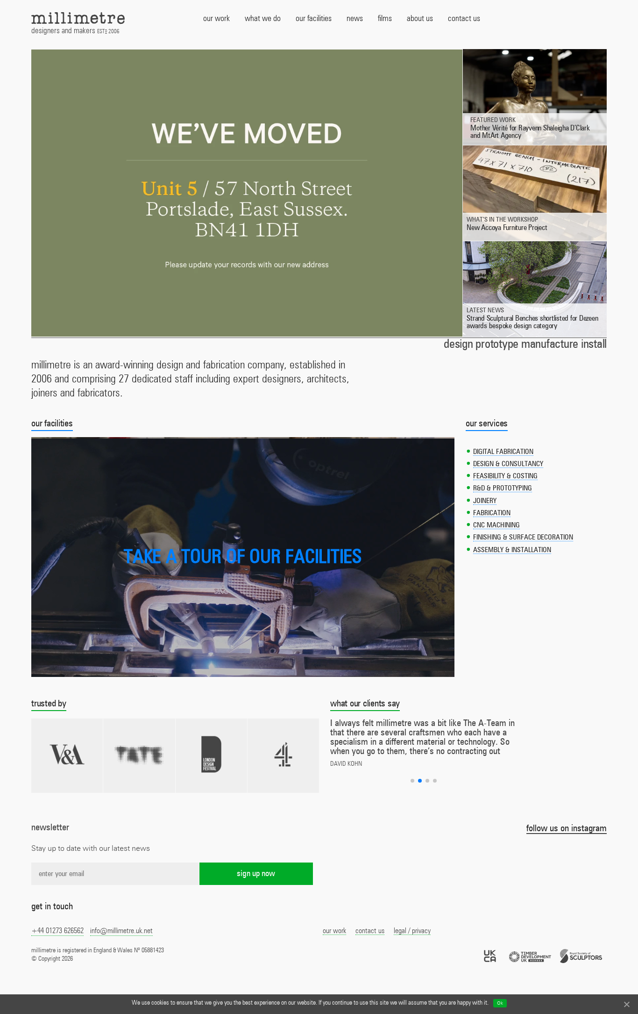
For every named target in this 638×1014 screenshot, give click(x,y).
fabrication (491, 513)
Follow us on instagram (566, 828)
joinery (484, 500)
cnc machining (496, 525)
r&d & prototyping (502, 488)
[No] (626, 1004)
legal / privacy (412, 931)
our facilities (52, 423)
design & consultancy (508, 463)
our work (334, 931)
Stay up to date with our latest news (90, 848)
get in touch (52, 906)
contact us (369, 931)
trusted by (48, 703)
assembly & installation (512, 550)
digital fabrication (503, 451)
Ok (500, 1003)
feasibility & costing (505, 476)
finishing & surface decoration (523, 537)
